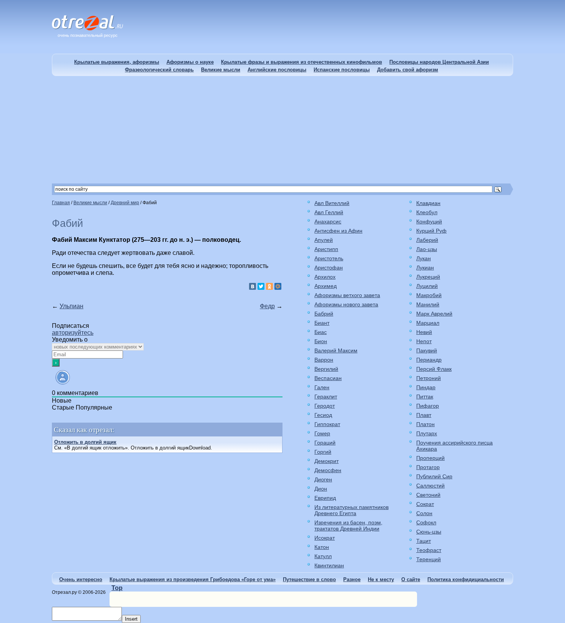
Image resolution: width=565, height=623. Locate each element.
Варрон (323, 360)
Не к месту (381, 579)
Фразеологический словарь (159, 70)
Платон (425, 424)
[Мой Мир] (277, 286)
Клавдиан (428, 203)
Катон (321, 547)
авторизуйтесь (72, 332)
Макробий (429, 295)
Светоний (428, 495)
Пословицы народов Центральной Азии (439, 62)
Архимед (325, 286)
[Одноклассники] (269, 286)
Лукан (423, 258)
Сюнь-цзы (428, 532)
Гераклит (325, 396)
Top (117, 588)
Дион (320, 489)
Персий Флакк (434, 369)
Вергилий (326, 369)
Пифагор (427, 406)
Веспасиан (328, 378)
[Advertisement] (282, 129)
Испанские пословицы (342, 70)
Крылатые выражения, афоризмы (116, 62)
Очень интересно (80, 579)
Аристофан (328, 267)
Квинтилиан (329, 565)
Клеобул (426, 212)
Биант (321, 323)
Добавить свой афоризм (407, 70)
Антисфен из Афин (338, 231)
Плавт (423, 415)
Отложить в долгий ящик (85, 442)
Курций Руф (431, 231)
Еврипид (325, 498)
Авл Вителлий (331, 203)
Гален (321, 387)
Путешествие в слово (309, 579)
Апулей (323, 240)
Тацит (423, 541)
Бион (320, 341)
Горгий (322, 452)
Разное (352, 579)
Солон (424, 513)
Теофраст (428, 550)
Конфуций (429, 221)
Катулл (323, 556)
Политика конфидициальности (465, 579)
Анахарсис (327, 221)
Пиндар (425, 387)
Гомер (322, 433)
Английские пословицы (277, 70)
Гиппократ (327, 424)
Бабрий (323, 314)
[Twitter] (261, 286)
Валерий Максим (335, 350)
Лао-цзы (426, 249)
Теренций (428, 559)
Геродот (324, 406)
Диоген (323, 479)
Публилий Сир (434, 476)
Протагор (428, 467)
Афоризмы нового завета (346, 304)
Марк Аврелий (434, 314)
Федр (267, 306)
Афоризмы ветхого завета (347, 295)
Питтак (424, 396)
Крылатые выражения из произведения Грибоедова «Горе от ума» (193, 579)
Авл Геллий (328, 212)
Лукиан (425, 267)
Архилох (325, 277)
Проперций (430, 458)
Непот (424, 341)
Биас (320, 332)
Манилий (427, 304)
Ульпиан (71, 306)
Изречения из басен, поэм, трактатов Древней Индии (348, 525)
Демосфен (327, 470)
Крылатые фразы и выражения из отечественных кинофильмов (301, 62)
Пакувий (426, 350)
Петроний (428, 378)
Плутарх (426, 433)
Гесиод (323, 415)
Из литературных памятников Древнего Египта (351, 510)
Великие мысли (220, 70)
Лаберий (427, 240)
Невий (424, 332)
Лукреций (428, 277)
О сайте (410, 579)
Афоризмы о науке (190, 62)
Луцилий (427, 286)
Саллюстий (430, 486)
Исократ (324, 538)
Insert (131, 619)
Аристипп (326, 249)
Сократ (425, 504)
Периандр (429, 360)
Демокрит (326, 461)
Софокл (426, 522)
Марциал (427, 323)
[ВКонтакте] (252, 286)
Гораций (325, 443)
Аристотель (328, 258)
